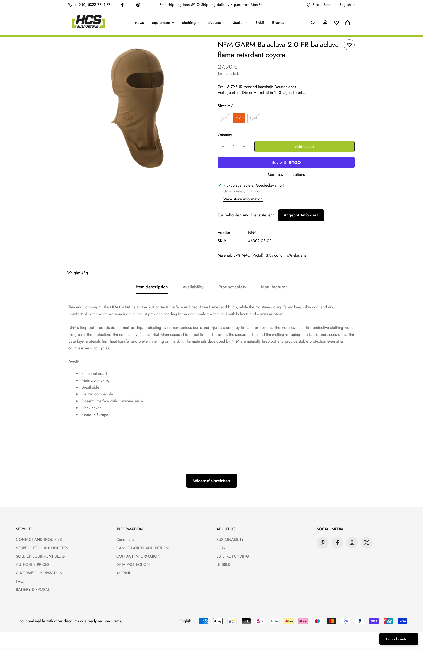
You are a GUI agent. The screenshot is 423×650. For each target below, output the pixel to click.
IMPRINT (123, 573)
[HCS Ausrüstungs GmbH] (88, 22)
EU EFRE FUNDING (232, 556)
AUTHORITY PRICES (32, 564)
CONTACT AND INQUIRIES (39, 539)
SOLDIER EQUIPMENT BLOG (40, 556)
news (139, 22)
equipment (161, 22)
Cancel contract (398, 639)
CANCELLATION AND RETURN (142, 548)
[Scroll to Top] (413, 623)
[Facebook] (122, 5)
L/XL (254, 118)
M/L (238, 118)
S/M (224, 118)
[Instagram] (138, 5)
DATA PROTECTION (133, 564)
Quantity (225, 135)
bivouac (214, 22)
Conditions (125, 539)
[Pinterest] (323, 543)
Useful (238, 22)
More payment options (286, 174)
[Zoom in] (194, 49)
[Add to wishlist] (349, 44)
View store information (243, 199)
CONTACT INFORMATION (138, 556)
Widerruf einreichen (211, 480)
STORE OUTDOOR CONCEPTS (42, 548)
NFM (252, 232)
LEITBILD (223, 564)
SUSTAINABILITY (230, 539)
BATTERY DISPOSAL (33, 589)
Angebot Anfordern (301, 215)
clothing (189, 22)
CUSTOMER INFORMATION (39, 573)
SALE (259, 22)
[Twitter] (367, 543)
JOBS (220, 548)
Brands (278, 22)
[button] (347, 22)
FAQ (20, 581)
